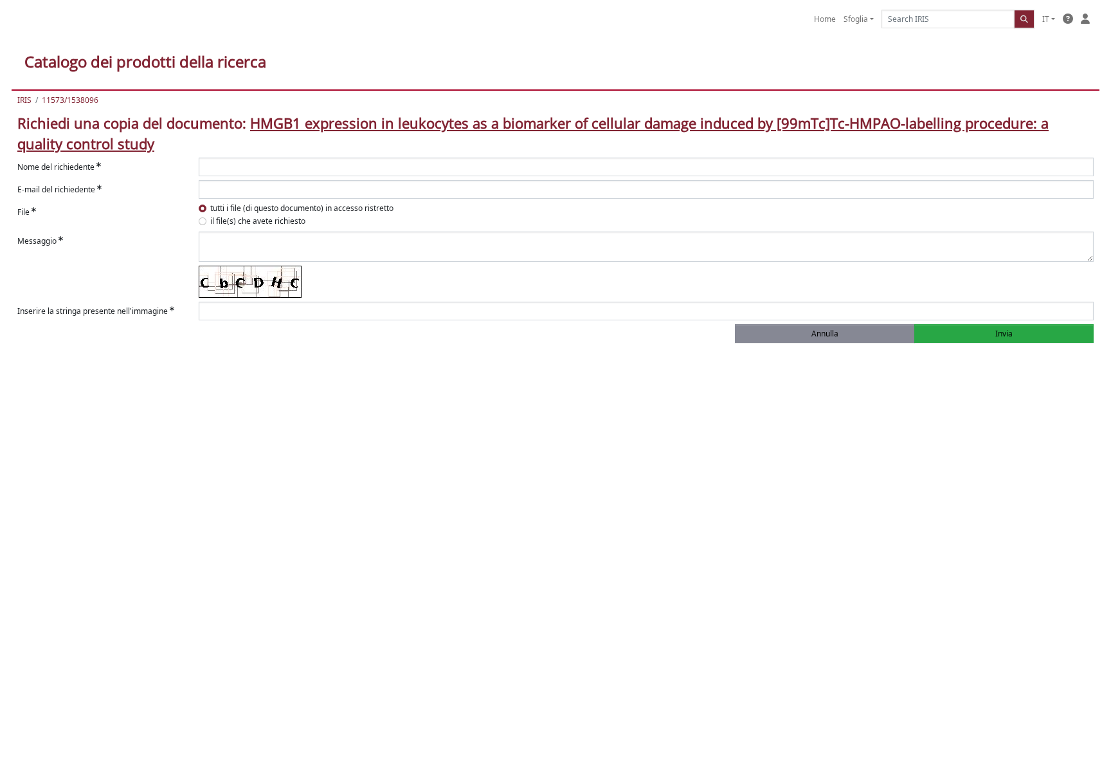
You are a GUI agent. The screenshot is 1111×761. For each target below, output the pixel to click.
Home (825, 19)
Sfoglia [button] (856, 19)
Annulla (824, 333)
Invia (1004, 333)
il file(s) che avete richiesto (257, 220)
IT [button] (1045, 19)
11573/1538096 (70, 100)
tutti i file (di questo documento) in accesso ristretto (301, 208)
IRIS (24, 100)
